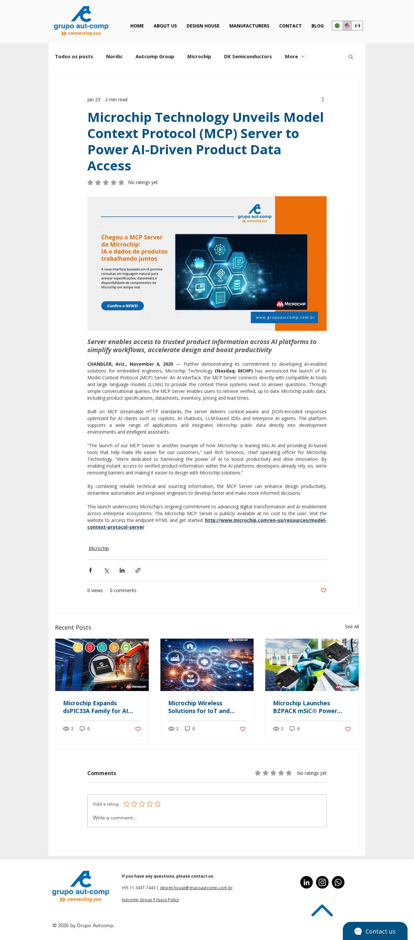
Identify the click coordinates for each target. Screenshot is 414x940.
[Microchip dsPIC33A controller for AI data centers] (102, 665)
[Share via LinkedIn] (122, 570)
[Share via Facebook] (90, 570)
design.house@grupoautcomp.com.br (196, 888)
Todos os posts (74, 56)
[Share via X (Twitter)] (106, 570)
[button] (351, 56)
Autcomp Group (155, 56)
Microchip (199, 56)
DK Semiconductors (248, 56)
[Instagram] (322, 882)
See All (352, 626)
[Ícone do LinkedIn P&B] (306, 882)
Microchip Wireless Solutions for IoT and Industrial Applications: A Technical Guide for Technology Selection (204, 707)
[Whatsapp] (338, 882)
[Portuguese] (337, 25)
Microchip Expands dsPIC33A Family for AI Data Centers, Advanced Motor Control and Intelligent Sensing (98, 707)
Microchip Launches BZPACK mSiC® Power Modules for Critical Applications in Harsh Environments (305, 707)
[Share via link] (138, 570)
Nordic (114, 56)
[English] (347, 25)
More (291, 56)
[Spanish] (357, 25)
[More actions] (323, 99)
